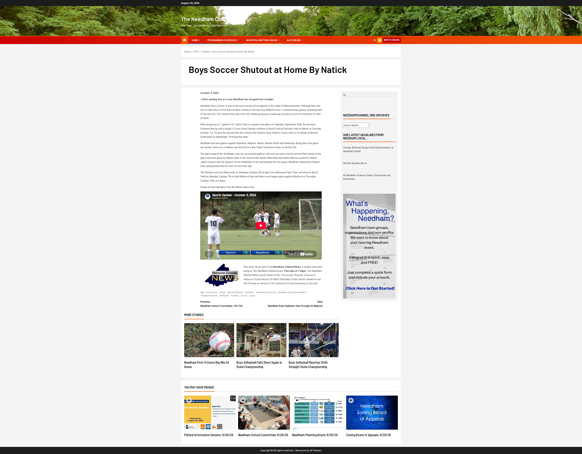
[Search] (374, 40)
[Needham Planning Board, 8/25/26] (318, 413)
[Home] (184, 40)
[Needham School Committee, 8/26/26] (264, 413)
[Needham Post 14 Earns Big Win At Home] (209, 340)
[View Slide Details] (369, 100)
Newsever (300, 450)
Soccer (244, 295)
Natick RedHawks (235, 292)
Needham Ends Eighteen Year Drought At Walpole (295, 303)
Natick (222, 292)
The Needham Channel (207, 19)
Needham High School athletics (292, 292)
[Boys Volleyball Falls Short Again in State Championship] (261, 340)
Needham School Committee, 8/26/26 (263, 435)
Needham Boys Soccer (266, 292)
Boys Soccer (211, 292)
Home (195, 40)
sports (252, 295)
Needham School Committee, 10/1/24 (221, 303)
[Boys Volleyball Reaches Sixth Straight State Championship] (314, 340)
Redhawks (224, 295)
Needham (249, 292)
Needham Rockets (209, 295)
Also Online (293, 40)
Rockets (235, 295)
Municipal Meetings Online (261, 40)
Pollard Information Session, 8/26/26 (208, 435)
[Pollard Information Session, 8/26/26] (210, 413)
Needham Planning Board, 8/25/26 (315, 435)
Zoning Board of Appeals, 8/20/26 (368, 435)
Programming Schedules (222, 40)
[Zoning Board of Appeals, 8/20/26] (372, 413)
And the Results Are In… (355, 147)
